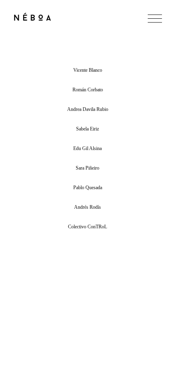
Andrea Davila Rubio (87, 109)
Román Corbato (87, 90)
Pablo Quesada (87, 187)
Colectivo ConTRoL (87, 227)
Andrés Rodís (87, 207)
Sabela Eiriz (87, 129)
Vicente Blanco (87, 70)
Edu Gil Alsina (87, 148)
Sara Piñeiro (87, 168)
